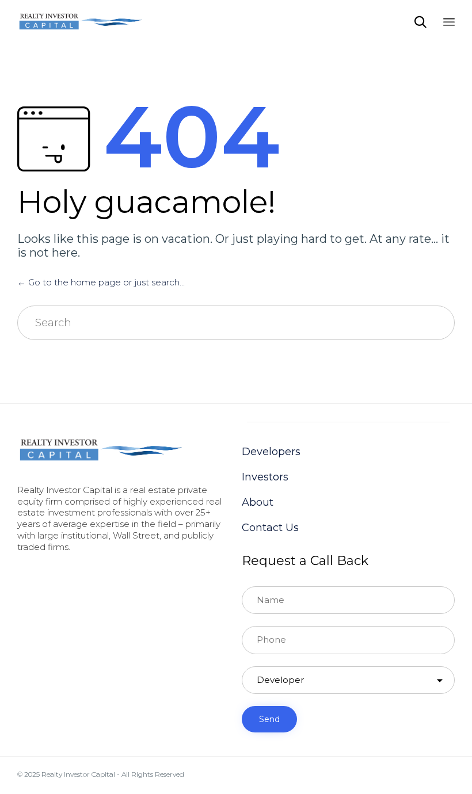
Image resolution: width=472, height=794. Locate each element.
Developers (271, 451)
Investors (265, 477)
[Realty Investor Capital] (80, 22)
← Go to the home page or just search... (101, 282)
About (257, 502)
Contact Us (270, 527)
